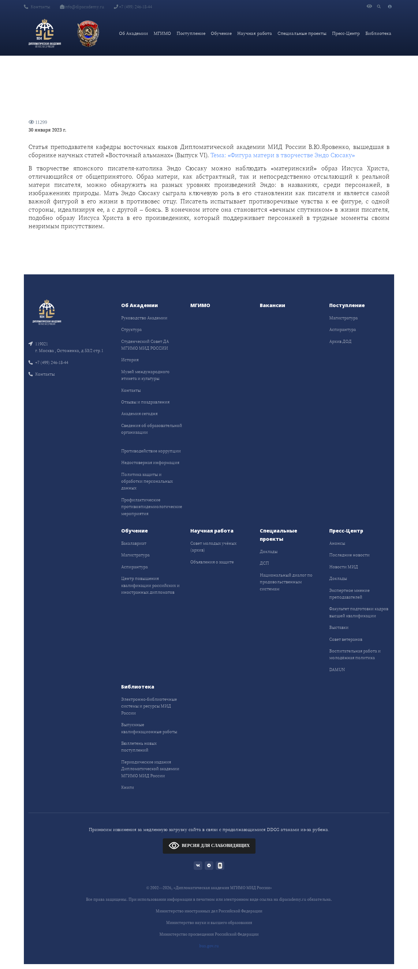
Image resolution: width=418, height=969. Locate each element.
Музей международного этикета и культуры (145, 375)
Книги (127, 787)
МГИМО (162, 33)
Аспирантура (342, 329)
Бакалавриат (133, 543)
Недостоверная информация (150, 462)
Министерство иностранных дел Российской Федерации (209, 911)
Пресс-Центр (346, 33)
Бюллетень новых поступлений (139, 746)
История (130, 360)
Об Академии (133, 33)
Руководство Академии (144, 318)
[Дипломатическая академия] (44, 33)
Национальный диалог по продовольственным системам (286, 582)
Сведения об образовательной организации (151, 428)
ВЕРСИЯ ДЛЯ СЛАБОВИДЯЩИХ (216, 845)
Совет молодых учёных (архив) (213, 546)
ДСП (264, 563)
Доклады (269, 551)
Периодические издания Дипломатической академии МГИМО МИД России (150, 769)
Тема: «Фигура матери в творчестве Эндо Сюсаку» (283, 155)
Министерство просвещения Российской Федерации (209, 934)
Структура (131, 329)
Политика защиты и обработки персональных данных (147, 481)
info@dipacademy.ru (84, 7)
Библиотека (378, 33)
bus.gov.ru (209, 946)
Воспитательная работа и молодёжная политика (355, 654)
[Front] (46, 311)
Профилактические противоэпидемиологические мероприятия (151, 507)
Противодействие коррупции (151, 451)
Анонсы (337, 543)
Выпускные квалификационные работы (149, 728)
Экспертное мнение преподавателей (349, 593)
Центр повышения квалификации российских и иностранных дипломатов (150, 585)
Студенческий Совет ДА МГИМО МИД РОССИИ (145, 344)
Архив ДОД (340, 341)
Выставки (339, 627)
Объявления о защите (212, 562)
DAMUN (337, 669)
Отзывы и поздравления (145, 402)
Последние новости (349, 555)
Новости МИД (343, 567)
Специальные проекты (302, 33)
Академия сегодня (139, 413)
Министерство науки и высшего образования (209, 922)
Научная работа (254, 33)
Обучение (221, 33)
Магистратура (343, 318)
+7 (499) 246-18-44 (135, 7)
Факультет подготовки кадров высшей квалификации (358, 612)
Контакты (40, 7)
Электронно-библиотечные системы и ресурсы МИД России (149, 706)
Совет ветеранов (345, 639)
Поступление (191, 33)
